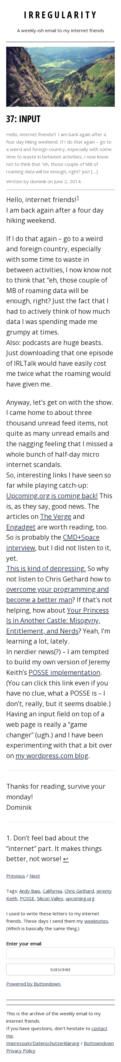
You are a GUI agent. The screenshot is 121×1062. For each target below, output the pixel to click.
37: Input (23, 118)
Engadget (21, 527)
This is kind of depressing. (46, 568)
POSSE (27, 898)
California (52, 891)
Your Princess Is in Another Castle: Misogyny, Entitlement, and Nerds (57, 620)
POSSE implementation (64, 672)
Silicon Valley (50, 898)
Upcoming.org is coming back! (52, 495)
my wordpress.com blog (52, 755)
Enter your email (23, 943)
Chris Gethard (79, 891)
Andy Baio (29, 891)
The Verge (55, 516)
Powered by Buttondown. (33, 984)
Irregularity (61, 14)
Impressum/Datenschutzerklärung (42, 1043)
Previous (15, 876)
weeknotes (96, 921)
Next (34, 876)
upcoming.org (80, 898)
